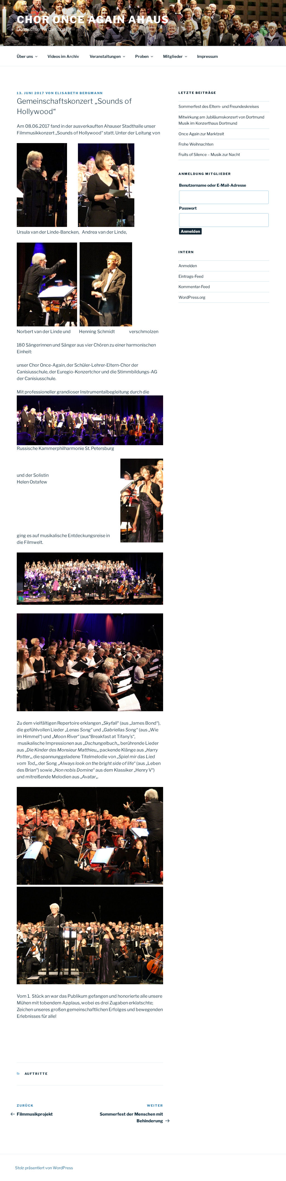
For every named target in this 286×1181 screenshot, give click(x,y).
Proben (142, 56)
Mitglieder (173, 56)
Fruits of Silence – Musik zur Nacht (209, 154)
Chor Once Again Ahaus (93, 19)
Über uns (25, 56)
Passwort (188, 208)
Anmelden (187, 265)
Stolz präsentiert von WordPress (44, 1167)
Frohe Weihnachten (195, 144)
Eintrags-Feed (190, 276)
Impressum (207, 56)
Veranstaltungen (105, 56)
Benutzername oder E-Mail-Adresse (212, 185)
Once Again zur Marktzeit (201, 133)
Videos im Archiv (63, 56)
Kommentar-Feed (194, 286)
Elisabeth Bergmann (79, 93)
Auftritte (36, 1074)
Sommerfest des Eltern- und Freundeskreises (218, 106)
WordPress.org (191, 297)
